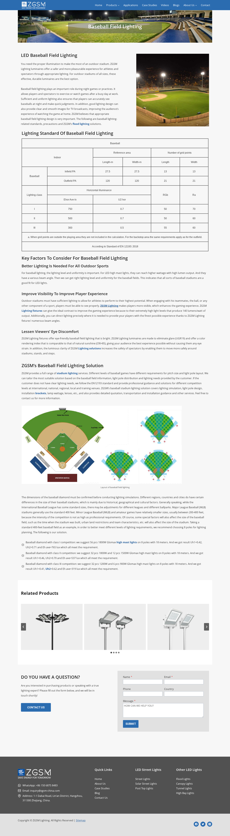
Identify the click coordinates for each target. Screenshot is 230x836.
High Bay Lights (185, 793)
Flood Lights (183, 779)
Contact (205, 5)
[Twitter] (202, 824)
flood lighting (81, 124)
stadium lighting (67, 373)
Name (127, 677)
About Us (100, 783)
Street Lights (142, 779)
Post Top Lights (144, 788)
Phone (127, 689)
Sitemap (81, 820)
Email (168, 677)
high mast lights (127, 542)
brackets (40, 393)
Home (98, 5)
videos (165, 5)
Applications (130, 5)
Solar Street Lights (146, 783)
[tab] (111, 652)
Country (169, 689)
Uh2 (48, 569)
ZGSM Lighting (109, 305)
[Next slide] (206, 627)
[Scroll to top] (222, 823)
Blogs (176, 5)
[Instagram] (209, 824)
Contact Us (101, 797)
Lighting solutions (89, 348)
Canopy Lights (184, 783)
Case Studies (149, 5)
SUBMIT (130, 723)
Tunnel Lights (184, 788)
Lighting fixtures (32, 310)
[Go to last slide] (23, 627)
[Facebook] (196, 824)
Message (129, 701)
